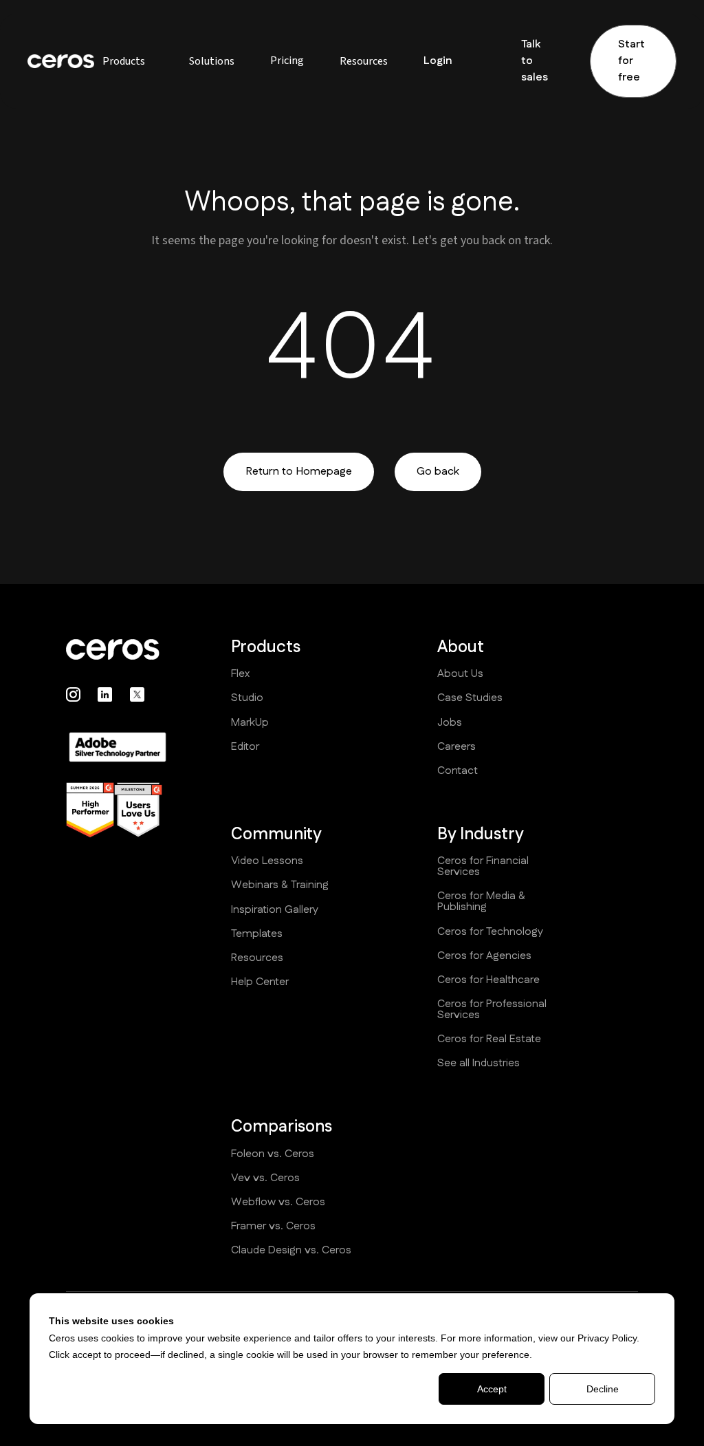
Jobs (449, 723)
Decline (602, 1388)
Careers (456, 747)
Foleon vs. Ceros (272, 1154)
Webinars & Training (280, 885)
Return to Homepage (298, 471)
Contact (457, 771)
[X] (137, 694)
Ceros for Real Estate (489, 1039)
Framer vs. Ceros (273, 1226)
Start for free (631, 60)
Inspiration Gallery (274, 910)
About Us (460, 674)
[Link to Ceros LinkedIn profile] (105, 694)
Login (438, 61)
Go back (438, 471)
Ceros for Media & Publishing (481, 902)
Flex (240, 674)
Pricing (287, 60)
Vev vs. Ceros (265, 1178)
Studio (247, 698)
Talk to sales (534, 60)
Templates (257, 934)
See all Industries (478, 1063)
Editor (245, 747)
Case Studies (470, 698)
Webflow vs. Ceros (278, 1202)
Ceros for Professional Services (492, 1010)
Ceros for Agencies (484, 956)
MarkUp (250, 723)
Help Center (260, 982)
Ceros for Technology (490, 932)
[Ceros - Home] (117, 649)
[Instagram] (73, 694)
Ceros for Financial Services (483, 867)
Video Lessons (267, 861)
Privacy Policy (607, 1338)
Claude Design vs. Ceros (291, 1250)
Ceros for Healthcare (488, 980)
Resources (257, 958)
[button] (123, 61)
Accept (492, 1388)
